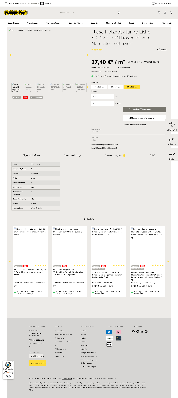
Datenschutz (85, 345)
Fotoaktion (84, 349)
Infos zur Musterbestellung (135, 124)
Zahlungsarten (60, 338)
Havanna (114, 144)
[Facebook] (134, 332)
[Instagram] (143, 332)
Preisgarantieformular (88, 353)
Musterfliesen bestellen (63, 342)
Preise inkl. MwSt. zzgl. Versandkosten (104, 71)
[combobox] (87, 12)
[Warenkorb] (171, 12)
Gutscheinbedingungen (89, 356)
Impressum (58, 353)
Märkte (83, 338)
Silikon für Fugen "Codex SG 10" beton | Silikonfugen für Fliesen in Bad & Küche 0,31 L (107, 275)
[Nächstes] (87, 55)
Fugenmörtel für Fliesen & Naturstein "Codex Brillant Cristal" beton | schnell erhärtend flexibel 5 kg (146, 276)
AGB (56, 345)
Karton (117, 103)
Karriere (83, 342)
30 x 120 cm (132, 87)
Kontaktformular (36, 356)
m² (116, 97)
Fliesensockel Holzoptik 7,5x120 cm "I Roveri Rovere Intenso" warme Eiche (30, 272)
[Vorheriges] (10, 55)
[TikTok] (147, 332)
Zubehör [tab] (89, 219)
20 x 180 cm (115, 87)
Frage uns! (48, 3)
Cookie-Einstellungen (88, 367)
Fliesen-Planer (60, 331)
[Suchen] (119, 12)
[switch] (8, 376)
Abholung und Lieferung (63, 334)
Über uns (84, 334)
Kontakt (83, 331)
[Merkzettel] (159, 12)
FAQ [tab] (152, 155)
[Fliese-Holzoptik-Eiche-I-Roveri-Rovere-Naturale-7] (49, 55)
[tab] (72, 155)
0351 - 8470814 (20, 3)
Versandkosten (67, 378)
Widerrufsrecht (60, 349)
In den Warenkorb (143, 109)
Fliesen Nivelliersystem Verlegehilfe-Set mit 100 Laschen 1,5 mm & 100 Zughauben (68, 272)
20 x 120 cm (99, 87)
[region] (49, 60)
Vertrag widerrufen (38, 363)
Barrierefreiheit (60, 356)
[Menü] (12, 362)
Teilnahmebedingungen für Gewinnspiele (89, 361)
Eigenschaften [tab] (31, 155)
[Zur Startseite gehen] (15, 13)
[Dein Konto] (165, 12)
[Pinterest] (138, 332)
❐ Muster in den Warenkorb (141, 118)
